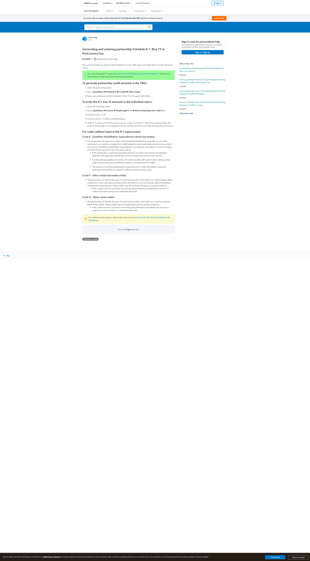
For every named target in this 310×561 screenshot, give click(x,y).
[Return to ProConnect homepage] (91, 3)
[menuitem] (108, 3)
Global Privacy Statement (52, 557)
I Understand (275, 557)
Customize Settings (298, 557)
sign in (129, 229)
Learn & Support (91, 11)
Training (122, 11)
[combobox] (118, 27)
